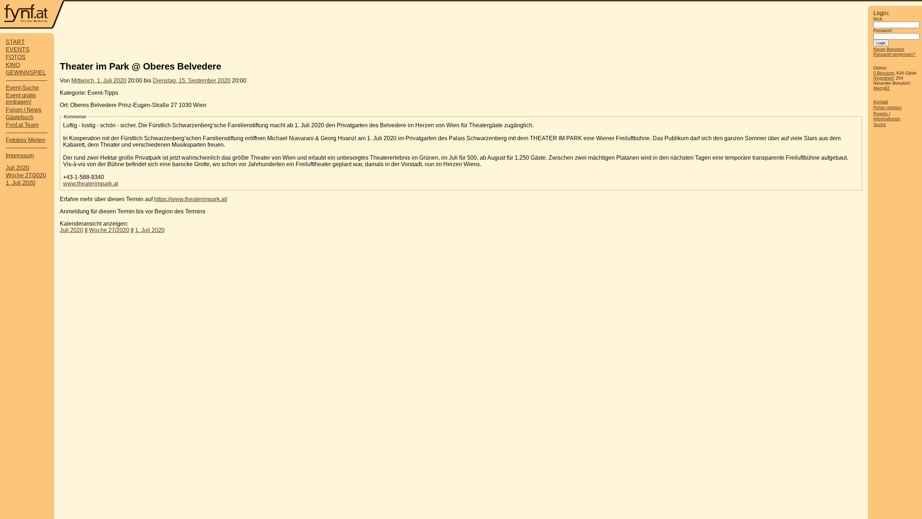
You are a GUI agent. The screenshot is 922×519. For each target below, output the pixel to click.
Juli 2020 (17, 168)
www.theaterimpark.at (90, 184)
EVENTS (18, 49)
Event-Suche (22, 88)
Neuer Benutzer (888, 49)
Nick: (878, 19)
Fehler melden (887, 107)
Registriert (883, 78)
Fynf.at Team (22, 125)
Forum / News (23, 110)
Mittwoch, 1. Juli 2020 (98, 80)
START (15, 42)
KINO (13, 65)
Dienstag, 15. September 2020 (191, 80)
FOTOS (16, 57)
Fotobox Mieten (25, 140)
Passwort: (882, 30)
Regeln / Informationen (886, 116)
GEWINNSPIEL (26, 73)
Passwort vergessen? (894, 54)
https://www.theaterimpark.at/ (190, 199)
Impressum (20, 155)
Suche (879, 124)
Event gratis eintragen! (21, 98)
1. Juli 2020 (20, 183)
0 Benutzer (883, 73)
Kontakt (880, 102)
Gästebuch (19, 117)
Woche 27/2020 (26, 175)
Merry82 (881, 88)
